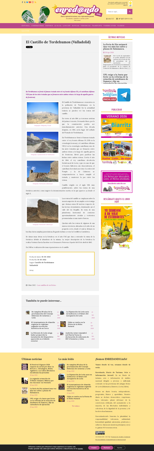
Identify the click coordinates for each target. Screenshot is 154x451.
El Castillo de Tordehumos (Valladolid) (58, 42)
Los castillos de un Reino (46, 285)
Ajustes (119, 448)
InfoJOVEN (25, 31)
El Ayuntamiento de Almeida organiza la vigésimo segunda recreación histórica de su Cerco (43, 325)
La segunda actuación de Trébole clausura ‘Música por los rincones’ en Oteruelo (42, 381)
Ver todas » (76, 406)
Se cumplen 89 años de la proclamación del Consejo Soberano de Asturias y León (42, 315)
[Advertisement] (60, 71)
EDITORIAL (26, 26)
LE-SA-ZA (57, 26)
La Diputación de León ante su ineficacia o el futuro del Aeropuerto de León (77, 314)
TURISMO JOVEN (109, 26)
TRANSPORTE (97, 26)
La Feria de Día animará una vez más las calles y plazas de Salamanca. (43, 391)
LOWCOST (67, 26)
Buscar (129, 11)
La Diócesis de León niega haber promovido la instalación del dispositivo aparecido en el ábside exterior (42, 337)
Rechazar (107, 448)
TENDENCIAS (85, 26)
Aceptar (94, 448)
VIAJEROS (120, 26)
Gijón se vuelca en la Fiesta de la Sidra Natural (76, 324)
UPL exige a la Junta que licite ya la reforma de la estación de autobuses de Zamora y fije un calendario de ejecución (115, 63)
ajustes (80, 449)
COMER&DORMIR (37, 26)
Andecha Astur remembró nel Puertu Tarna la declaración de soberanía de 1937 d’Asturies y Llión (77, 336)
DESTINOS (49, 26)
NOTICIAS (75, 26)
